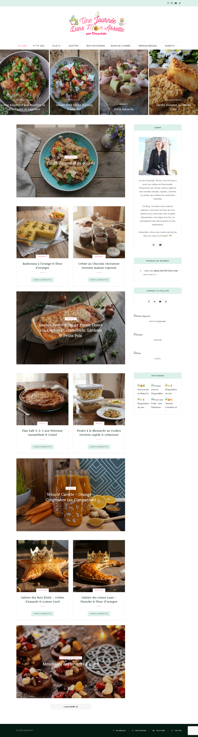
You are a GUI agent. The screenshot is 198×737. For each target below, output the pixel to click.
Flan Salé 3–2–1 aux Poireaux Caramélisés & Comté (42, 433)
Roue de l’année (120, 46)
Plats (56, 46)
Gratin (71, 319)
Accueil (23, 46)
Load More (70, 707)
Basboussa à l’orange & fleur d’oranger (42, 266)
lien (155, 274)
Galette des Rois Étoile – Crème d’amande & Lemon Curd (42, 599)
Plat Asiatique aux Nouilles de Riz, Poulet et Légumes (24, 107)
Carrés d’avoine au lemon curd (173, 107)
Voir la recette (42, 280)
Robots (170, 46)
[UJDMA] (99, 24)
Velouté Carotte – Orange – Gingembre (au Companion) (71, 497)
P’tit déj (38, 46)
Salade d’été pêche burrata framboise (74, 107)
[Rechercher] (99, 53)
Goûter (73, 46)
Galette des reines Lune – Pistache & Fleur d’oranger (99, 599)
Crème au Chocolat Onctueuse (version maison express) (98, 266)
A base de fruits (173, 100)
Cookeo (71, 157)
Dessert (124, 104)
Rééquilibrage (148, 46)
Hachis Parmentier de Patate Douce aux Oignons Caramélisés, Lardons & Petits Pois (71, 331)
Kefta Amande (123, 109)
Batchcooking (96, 46)
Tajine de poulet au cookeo (71, 163)
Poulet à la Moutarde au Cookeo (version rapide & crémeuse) (99, 433)
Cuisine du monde (24, 100)
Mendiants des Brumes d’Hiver (71, 664)
